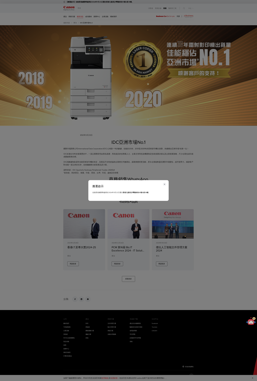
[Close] (164, 184)
